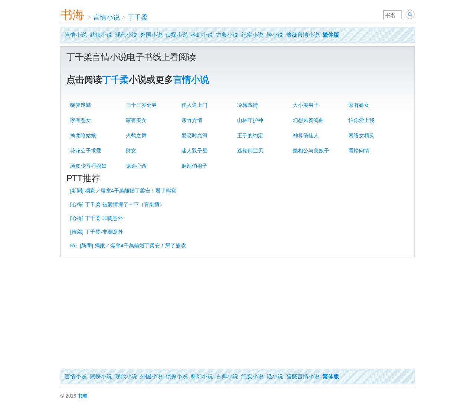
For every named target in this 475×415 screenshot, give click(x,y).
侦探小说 (177, 35)
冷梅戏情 (247, 105)
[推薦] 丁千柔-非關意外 (96, 232)
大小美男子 (306, 105)
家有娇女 (358, 105)
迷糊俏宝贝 (250, 151)
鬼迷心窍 (136, 166)
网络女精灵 (361, 135)
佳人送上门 (194, 105)
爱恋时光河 (194, 135)
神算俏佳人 (306, 135)
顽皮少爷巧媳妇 (88, 166)
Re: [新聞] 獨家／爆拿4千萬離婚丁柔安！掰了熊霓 (128, 245)
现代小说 (126, 35)
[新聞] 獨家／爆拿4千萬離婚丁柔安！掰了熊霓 (123, 191)
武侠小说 (101, 35)
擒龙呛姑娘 (83, 135)
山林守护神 (250, 120)
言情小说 (106, 17)
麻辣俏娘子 (194, 166)
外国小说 (151, 35)
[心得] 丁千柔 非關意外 (96, 218)
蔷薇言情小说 (303, 35)
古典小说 (227, 35)
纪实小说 (252, 35)
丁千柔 (138, 17)
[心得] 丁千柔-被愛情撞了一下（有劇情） (117, 204)
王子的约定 (250, 135)
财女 (131, 151)
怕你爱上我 (361, 120)
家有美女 (136, 120)
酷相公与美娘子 (311, 151)
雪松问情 (358, 151)
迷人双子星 (194, 151)
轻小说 (274, 35)
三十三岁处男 (141, 105)
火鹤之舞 (136, 135)
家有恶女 (80, 120)
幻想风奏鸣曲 (308, 120)
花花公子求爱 (85, 151)
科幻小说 (202, 35)
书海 (72, 15)
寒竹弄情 (191, 120)
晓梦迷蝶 (80, 105)
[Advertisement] (237, 313)
